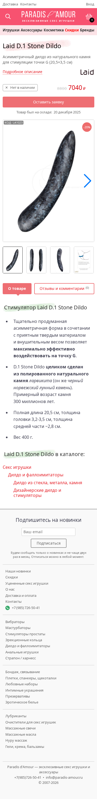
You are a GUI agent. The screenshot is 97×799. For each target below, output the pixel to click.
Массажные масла (20, 734)
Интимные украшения (24, 690)
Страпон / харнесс (20, 658)
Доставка (10, 4)
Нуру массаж (16, 740)
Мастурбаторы (17, 627)
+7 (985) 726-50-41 (26, 607)
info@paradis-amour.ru (64, 777)
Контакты (28, 4)
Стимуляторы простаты (25, 633)
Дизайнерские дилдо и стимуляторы (37, 492)
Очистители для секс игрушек (30, 722)
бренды (87, 30)
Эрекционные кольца (23, 639)
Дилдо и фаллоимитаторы (35, 475)
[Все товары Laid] (88, 72)
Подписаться (49, 543)
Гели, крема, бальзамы (24, 746)
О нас (10, 589)
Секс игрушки (17, 467)
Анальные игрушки (22, 652)
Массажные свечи (20, 728)
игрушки (11, 30)
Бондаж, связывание (22, 671)
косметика (54, 30)
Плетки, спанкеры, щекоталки (30, 678)
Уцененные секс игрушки (26, 583)
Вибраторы (15, 621)
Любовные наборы (21, 684)
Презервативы (17, 696)
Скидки (72, 30)
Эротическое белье (21, 702)
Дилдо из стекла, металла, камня (47, 483)
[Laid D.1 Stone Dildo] (13, 260)
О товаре (17, 288)
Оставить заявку (48, 101)
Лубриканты (15, 715)
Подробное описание (22, 71)
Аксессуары (31, 30)
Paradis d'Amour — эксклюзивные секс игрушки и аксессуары (48, 769)
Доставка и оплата (20, 595)
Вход (90, 4)
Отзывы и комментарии (62, 288)
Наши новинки (18, 571)
